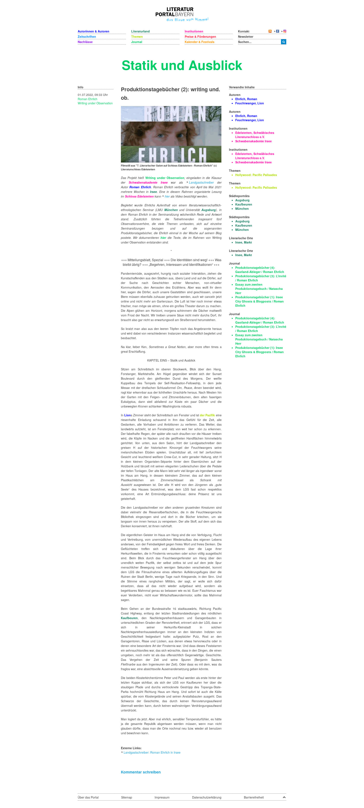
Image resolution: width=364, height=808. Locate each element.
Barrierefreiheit (254, 797)
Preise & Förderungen (200, 36)
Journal (136, 42)
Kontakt (243, 31)
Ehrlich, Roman (246, 99)
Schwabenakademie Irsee (148, 182)
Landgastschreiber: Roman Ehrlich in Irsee (152, 752)
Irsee (153, 192)
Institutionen (194, 31)
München (171, 210)
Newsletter (245, 36)
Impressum (162, 797)
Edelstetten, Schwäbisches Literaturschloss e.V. (254, 134)
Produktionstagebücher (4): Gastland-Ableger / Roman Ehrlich (259, 269)
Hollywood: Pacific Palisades (256, 175)
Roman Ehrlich (87, 99)
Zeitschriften (87, 36)
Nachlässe (85, 42)
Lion (127, 415)
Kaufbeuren (129, 618)
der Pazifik (207, 415)
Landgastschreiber (201, 182)
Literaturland (140, 31)
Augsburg (208, 210)
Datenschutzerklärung (206, 797)
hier (167, 196)
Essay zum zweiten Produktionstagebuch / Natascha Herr (259, 288)
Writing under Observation (95, 103)
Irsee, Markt (243, 242)
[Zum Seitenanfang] (284, 796)
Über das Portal (88, 797)
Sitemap (126, 797)
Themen (137, 36)
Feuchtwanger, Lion (249, 103)
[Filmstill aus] (171, 134)
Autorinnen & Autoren (93, 31)
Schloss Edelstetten (139, 196)
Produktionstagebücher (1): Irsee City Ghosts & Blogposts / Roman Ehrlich (259, 301)
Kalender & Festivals (199, 42)
